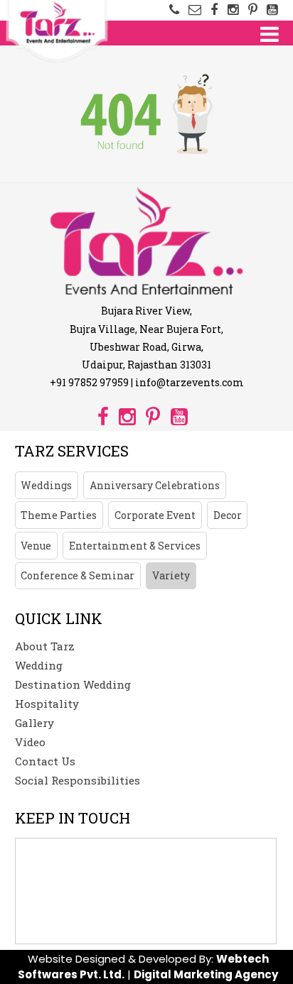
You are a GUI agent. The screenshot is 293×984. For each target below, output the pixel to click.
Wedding (39, 665)
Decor (227, 515)
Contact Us (45, 761)
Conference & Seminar (77, 575)
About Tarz (45, 646)
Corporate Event (155, 515)
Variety (171, 575)
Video (30, 742)
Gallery (34, 723)
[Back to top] (271, 952)
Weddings (46, 485)
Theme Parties (59, 515)
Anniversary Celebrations (155, 485)
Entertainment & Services (135, 545)
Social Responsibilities (77, 780)
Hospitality (47, 703)
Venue (36, 545)
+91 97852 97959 (89, 382)
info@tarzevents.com (189, 382)
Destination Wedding (73, 684)
